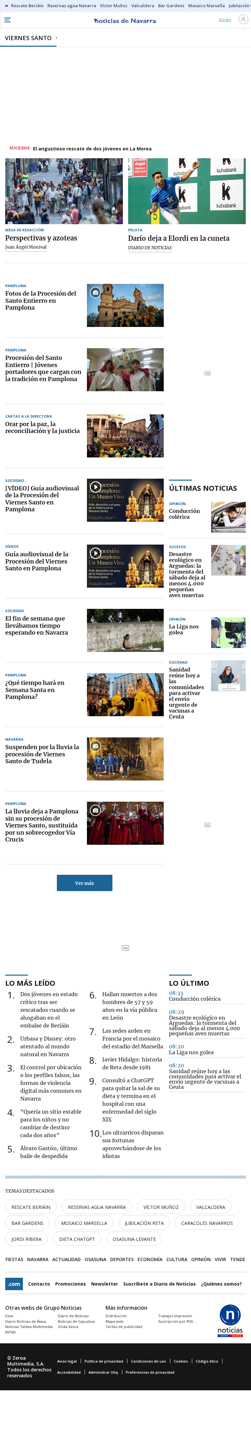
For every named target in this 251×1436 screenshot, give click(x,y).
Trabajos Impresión (175, 1315)
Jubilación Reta (144, 1223)
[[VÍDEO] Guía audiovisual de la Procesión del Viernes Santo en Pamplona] (125, 500)
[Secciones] (7, 20)
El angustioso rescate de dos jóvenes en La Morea (92, 149)
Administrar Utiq (103, 1372)
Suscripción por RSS (175, 1321)
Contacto (39, 1284)
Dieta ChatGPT (77, 1239)
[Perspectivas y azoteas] (64, 191)
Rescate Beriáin (30, 1207)
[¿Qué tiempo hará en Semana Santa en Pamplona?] (125, 694)
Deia (9, 1315)
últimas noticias (203, 488)
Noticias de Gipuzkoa (76, 1321)
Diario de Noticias (73, 1315)
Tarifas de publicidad (124, 1326)
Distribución (116, 1315)
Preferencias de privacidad (150, 1372)
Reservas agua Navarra (97, 1207)
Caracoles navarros (207, 1223)
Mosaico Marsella (84, 1223)
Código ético (207, 1361)
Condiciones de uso (148, 1361)
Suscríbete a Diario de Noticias (159, 1284)
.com (14, 1284)
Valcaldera (210, 1207)
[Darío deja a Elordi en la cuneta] (187, 191)
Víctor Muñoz (161, 1207)
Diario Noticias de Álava (25, 1321)
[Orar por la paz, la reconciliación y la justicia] (125, 435)
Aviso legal (67, 1361)
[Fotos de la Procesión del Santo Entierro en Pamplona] (125, 305)
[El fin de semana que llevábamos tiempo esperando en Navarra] (125, 630)
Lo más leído (30, 983)
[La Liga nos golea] (228, 632)
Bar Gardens (27, 1223)
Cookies (181, 1361)
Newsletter (104, 1284)
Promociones (70, 1284)
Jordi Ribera (26, 1239)
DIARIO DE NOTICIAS (150, 248)
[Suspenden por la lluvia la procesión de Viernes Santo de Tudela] (125, 758)
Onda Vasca (68, 1326)
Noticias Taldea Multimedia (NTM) (29, 1329)
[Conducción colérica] (228, 517)
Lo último (189, 983)
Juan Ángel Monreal (25, 247)
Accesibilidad (69, 1372)
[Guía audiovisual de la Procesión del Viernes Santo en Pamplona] (125, 566)
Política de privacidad (104, 1361)
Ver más (84, 883)
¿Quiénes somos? (221, 1284)
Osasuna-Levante (134, 1239)
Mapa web (115, 1321)
